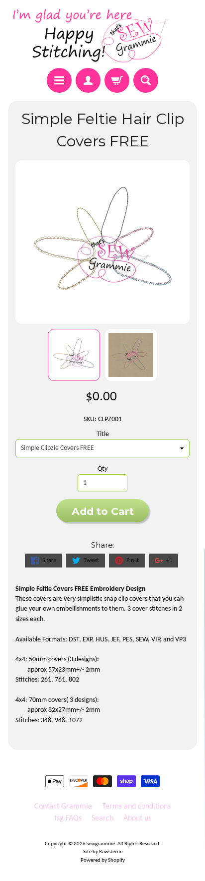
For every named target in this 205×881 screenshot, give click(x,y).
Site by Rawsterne (102, 852)
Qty (102, 469)
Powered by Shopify (103, 860)
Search (102, 818)
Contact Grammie (63, 807)
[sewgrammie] (102, 35)
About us (137, 818)
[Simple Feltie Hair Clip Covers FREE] (74, 355)
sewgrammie (101, 844)
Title (103, 434)
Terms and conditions (136, 807)
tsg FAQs (68, 818)
